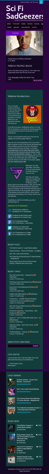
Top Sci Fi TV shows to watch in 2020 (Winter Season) (25, 448)
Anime (23, 24)
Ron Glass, (27, 77)
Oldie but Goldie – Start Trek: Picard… (22, 325)
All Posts (27, 2)
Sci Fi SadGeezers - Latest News (22, 223)
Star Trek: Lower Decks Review (19, 254)
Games (9, 27)
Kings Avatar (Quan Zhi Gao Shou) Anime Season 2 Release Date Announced (23, 262)
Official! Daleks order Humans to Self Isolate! (25, 458)
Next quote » (12, 365)
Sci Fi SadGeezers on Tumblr (21, 234)
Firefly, (21, 77)
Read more (38, 80)
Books (36, 24)
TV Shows (16, 24)
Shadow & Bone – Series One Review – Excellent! (25, 251)
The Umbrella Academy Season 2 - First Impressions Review (29, 409)
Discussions (25, 27)
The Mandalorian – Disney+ (18, 332)
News (9, 24)
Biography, (15, 77)
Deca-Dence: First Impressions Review (22, 287)
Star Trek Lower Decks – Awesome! (21, 275)
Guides (34, 27)
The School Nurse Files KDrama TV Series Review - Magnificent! (28, 399)
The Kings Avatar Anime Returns (20, 282)
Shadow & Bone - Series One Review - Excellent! (27, 381)
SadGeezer (27, 59)
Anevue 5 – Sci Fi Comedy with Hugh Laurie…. (24, 318)
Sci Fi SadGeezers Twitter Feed (22, 229)
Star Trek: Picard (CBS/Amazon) (20, 306)
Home (22, 2)
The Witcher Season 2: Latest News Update (23, 248)
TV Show (12, 61)
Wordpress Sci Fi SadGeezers (21, 211)
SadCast (16, 27)
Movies (29, 24)
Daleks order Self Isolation (18, 294)
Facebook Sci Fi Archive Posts (21, 217)
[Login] (41, 2)
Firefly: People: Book (20, 65)
